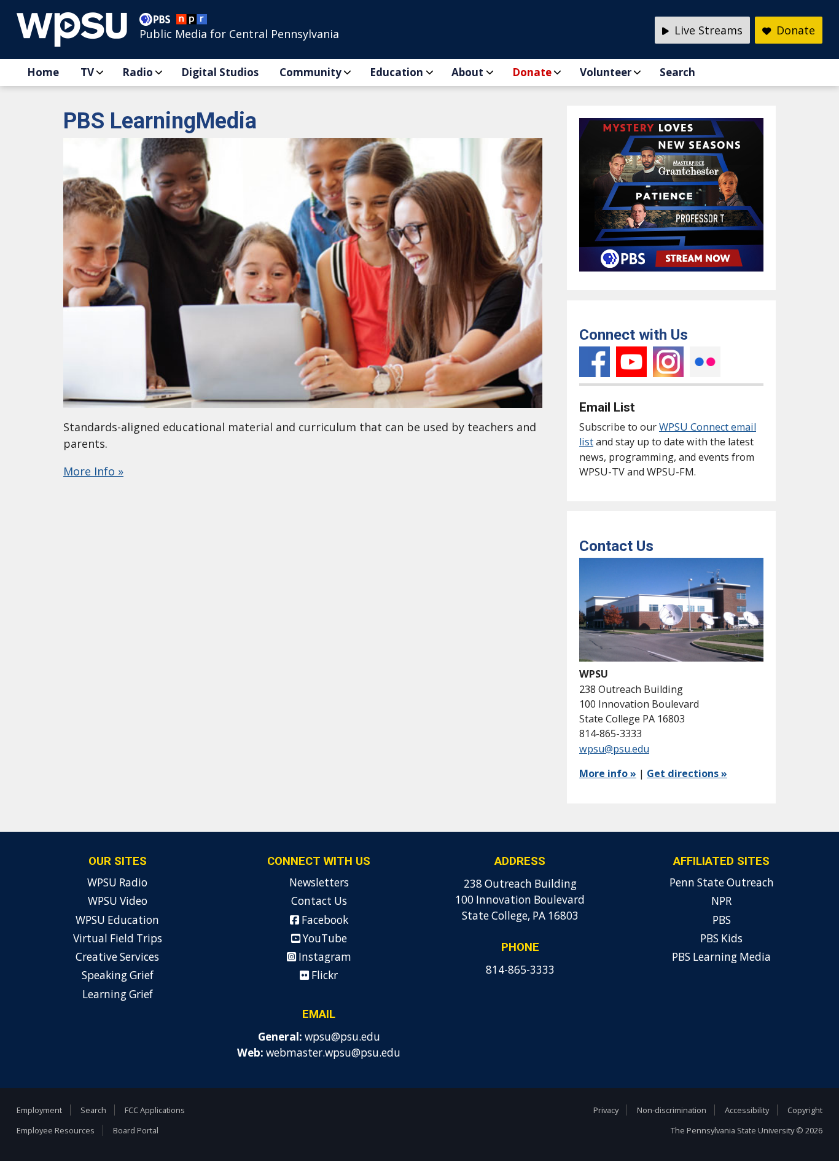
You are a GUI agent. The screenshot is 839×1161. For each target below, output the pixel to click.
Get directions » (687, 773)
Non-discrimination (671, 1110)
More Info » (93, 471)
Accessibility (747, 1110)
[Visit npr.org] (191, 22)
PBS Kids (721, 938)
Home (43, 72)
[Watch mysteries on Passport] (671, 274)
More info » (607, 773)
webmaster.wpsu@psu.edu (333, 1053)
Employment (39, 1110)
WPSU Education (117, 920)
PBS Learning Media (721, 957)
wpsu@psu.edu (614, 749)
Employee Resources (56, 1130)
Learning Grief (117, 994)
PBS (721, 920)
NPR (721, 901)
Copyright (804, 1110)
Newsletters (319, 882)
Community (310, 72)
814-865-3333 (520, 970)
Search (677, 72)
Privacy (606, 1110)
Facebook (594, 361)
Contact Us (319, 901)
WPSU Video (117, 901)
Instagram (668, 361)
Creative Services (117, 957)
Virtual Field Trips (117, 938)
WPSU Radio (117, 882)
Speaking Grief (118, 975)
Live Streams (707, 30)
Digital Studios (220, 72)
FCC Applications (155, 1110)
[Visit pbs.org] (157, 22)
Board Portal (135, 1130)
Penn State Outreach (721, 882)
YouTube (631, 361)
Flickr (705, 361)
